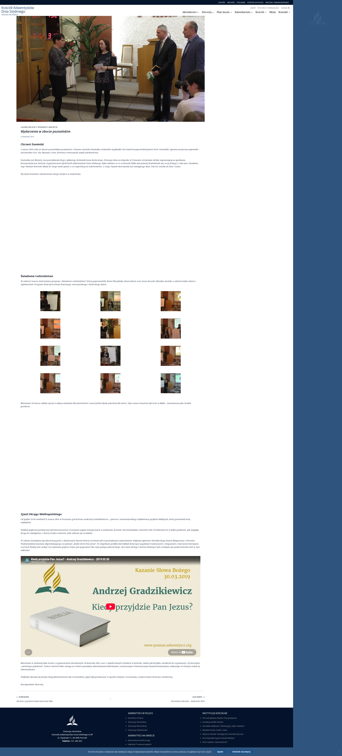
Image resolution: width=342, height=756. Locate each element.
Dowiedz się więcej (241, 751)
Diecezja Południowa (137, 730)
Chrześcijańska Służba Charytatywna (219, 718)
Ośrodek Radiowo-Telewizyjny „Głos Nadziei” (223, 726)
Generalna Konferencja (139, 740)
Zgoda (220, 751)
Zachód (221, 2)
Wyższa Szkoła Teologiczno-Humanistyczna (222, 734)
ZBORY (253, 8)
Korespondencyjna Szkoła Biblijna (218, 738)
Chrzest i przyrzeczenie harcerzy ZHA (34, 699)
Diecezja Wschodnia (137, 726)
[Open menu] (317, 378)
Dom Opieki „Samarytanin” (215, 742)
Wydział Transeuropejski (277, 2)
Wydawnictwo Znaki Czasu (214, 730)
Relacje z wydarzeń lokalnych (43, 127)
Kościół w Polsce (255, 2)
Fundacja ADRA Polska (212, 722)
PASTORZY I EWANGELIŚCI (268, 8)
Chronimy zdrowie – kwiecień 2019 (188, 699)
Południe (241, 2)
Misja (272, 12)
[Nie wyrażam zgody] (338, 751)
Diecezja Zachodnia (137, 722)
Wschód (231, 2)
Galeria (24, 127)
